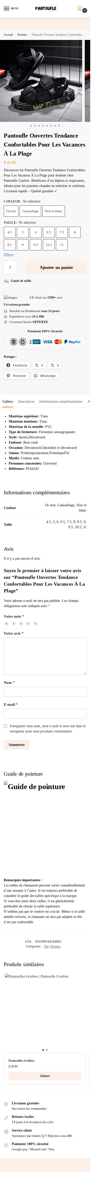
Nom (9, 682)
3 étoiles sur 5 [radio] (21, 624)
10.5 (49, 245)
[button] (80, 9)
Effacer (8, 254)
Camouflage (30, 211)
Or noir (11, 211)
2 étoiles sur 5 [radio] (14, 624)
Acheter (45, 1076)
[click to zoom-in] (41, 81)
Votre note (14, 616)
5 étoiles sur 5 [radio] (36, 624)
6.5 (49, 232)
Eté (46, 946)
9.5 (36, 245)
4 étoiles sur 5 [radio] (29, 624)
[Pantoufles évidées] (45, 1013)
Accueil (8, 34)
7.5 (62, 232)
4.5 (10, 232)
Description (26, 401)
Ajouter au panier (56, 267)
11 (62, 245)
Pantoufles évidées (21, 1060)
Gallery (8, 401)
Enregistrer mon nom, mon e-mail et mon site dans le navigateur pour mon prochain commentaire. (48, 728)
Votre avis (14, 633)
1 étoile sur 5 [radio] (7, 624)
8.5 (10, 245)
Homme (22, 34)
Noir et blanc (53, 211)
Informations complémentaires (60, 401)
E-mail (11, 704)
